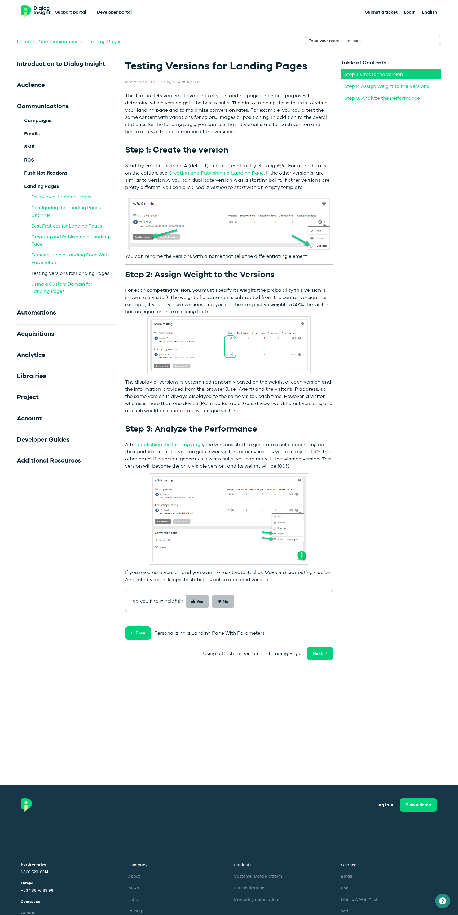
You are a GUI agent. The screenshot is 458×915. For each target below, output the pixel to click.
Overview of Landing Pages (61, 196)
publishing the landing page (170, 444)
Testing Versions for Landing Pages (70, 273)
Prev (140, 632)
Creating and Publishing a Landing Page (216, 173)
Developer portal (114, 12)
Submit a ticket (381, 12)
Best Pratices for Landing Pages (66, 226)
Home (23, 41)
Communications (58, 41)
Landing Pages (103, 41)
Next (318, 653)
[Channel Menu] (442, 901)
